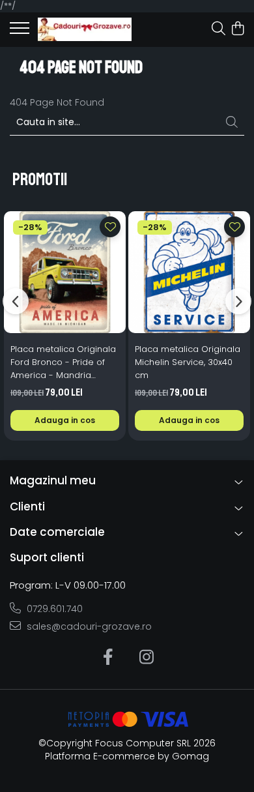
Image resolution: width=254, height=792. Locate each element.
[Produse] (19, 32)
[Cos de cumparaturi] (237, 29)
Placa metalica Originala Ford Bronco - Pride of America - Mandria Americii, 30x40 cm (63, 362)
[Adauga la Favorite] (110, 226)
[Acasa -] (85, 29)
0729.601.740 (53, 608)
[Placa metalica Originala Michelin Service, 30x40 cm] (189, 272)
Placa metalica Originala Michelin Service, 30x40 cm (187, 362)
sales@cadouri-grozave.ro (88, 626)
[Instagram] (146, 657)
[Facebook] (107, 657)
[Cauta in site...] (218, 29)
